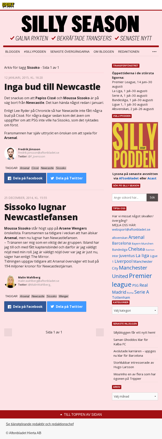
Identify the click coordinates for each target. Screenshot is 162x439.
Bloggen (12, 51)
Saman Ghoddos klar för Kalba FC (130, 341)
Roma (130, 292)
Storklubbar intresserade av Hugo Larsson (133, 364)
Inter (115, 256)
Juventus (127, 255)
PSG (135, 285)
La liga (142, 255)
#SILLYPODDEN (35, 51)
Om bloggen (104, 51)
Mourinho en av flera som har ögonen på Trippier (134, 376)
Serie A (141, 292)
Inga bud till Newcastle (52, 86)
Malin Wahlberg (29, 277)
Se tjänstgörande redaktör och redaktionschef (40, 424)
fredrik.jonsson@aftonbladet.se (38, 152)
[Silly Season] (81, 28)
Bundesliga (119, 250)
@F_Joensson (36, 156)
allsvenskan (120, 238)
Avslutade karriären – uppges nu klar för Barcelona (134, 353)
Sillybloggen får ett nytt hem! (134, 332)
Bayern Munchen (142, 243)
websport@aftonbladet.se (131, 229)
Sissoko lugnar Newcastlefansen (41, 212)
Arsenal (136, 237)
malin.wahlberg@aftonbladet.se (38, 281)
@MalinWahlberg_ (39, 284)
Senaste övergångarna (69, 51)
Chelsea (136, 249)
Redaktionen (128, 51)
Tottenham (121, 297)
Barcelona (121, 243)
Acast (152, 178)
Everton (150, 249)
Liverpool (123, 261)
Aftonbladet (129, 178)
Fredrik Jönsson (29, 149)
